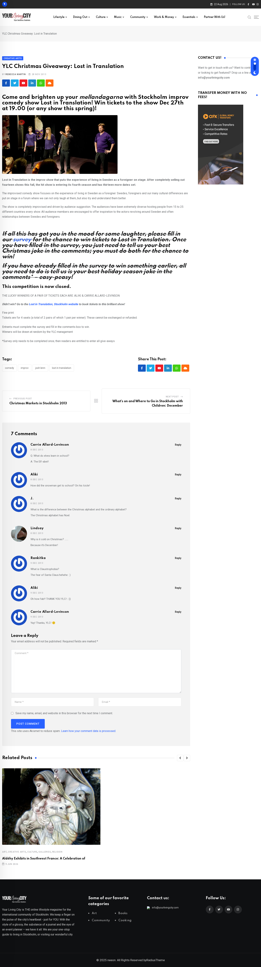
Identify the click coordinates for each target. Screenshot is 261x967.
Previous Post (22, 398)
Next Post (172, 396)
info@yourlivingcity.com (165, 907)
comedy (9, 368)
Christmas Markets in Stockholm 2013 (38, 403)
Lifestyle (58, 17)
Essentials (189, 17)
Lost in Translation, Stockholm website (53, 304)
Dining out (80, 17)
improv (25, 368)
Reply (178, 444)
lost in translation (61, 368)
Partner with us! (214, 17)
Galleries (45, 852)
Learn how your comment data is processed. (88, 731)
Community (137, 17)
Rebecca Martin (16, 74)
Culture (100, 17)
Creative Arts (17, 852)
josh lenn (40, 368)
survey (22, 240)
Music (118, 17)
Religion (57, 852)
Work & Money (164, 17)
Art (4, 852)
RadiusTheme (155, 960)
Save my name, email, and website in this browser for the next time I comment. (64, 713)
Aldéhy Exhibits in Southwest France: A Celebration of (43, 858)
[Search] (249, 17)
